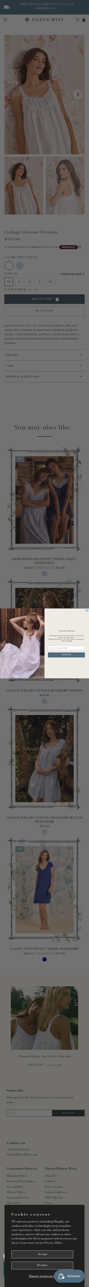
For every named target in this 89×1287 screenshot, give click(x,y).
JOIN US (66, 655)
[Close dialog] (87, 610)
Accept (42, 1254)
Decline (42, 1265)
